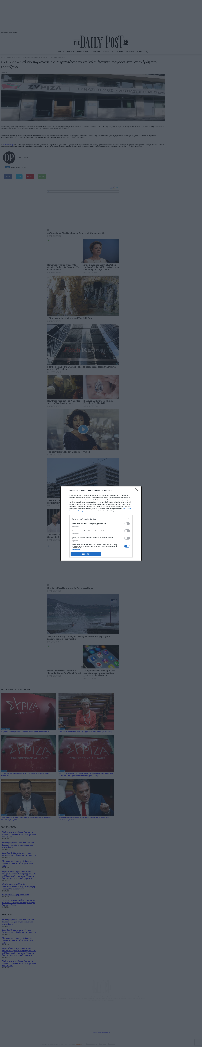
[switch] (127, 523)
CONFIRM (86, 554)
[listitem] (101, 519)
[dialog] (101, 523)
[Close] (137, 490)
